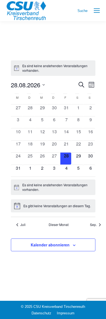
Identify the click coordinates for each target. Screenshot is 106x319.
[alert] (53, 68)
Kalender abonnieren (50, 244)
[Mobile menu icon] (97, 10)
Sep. (93, 224)
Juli (23, 224)
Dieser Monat (58, 224)
